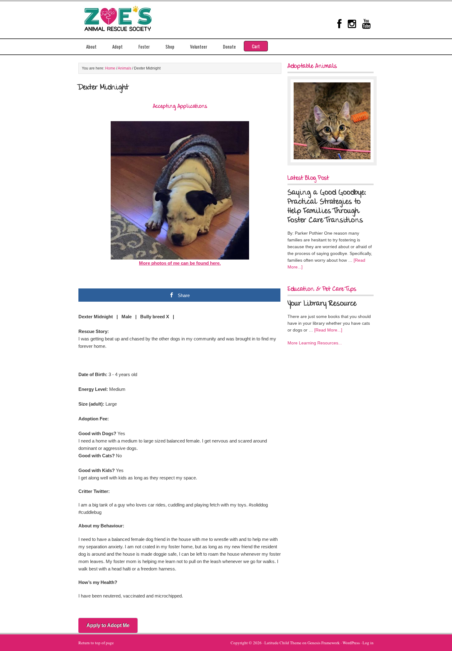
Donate (229, 46)
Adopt (117, 46)
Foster (144, 46)
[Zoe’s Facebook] (339, 23)
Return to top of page (96, 642)
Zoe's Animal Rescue (124, 17)
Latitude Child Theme (282, 642)
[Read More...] (328, 329)
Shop (169, 46)
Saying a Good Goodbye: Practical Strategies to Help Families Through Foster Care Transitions (326, 207)
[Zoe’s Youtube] (366, 23)
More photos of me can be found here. (180, 263)
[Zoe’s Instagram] (352, 23)
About (91, 46)
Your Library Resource (321, 304)
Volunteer (198, 46)
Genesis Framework (323, 642)
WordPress (351, 642)
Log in (368, 642)
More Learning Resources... (314, 342)
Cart (256, 46)
